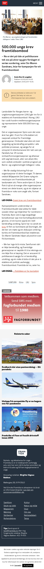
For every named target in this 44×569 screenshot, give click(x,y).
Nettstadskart (30, 515)
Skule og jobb (10, 505)
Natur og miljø (30, 505)
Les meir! (18, 565)
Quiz (26, 508)
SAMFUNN (12, 282)
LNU (27, 282)
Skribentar (8, 515)
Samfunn (8, 502)
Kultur (27, 502)
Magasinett (9, 508)
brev (4, 226)
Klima (21, 282)
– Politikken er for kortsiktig (26, 271)
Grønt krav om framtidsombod (27, 200)
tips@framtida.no (11, 530)
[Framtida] (5, 3)
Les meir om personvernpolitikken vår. (18, 491)
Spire (33, 282)
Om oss (27, 512)
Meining (7, 512)
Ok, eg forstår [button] (28, 565)
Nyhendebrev (10, 518)
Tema (26, 518)
